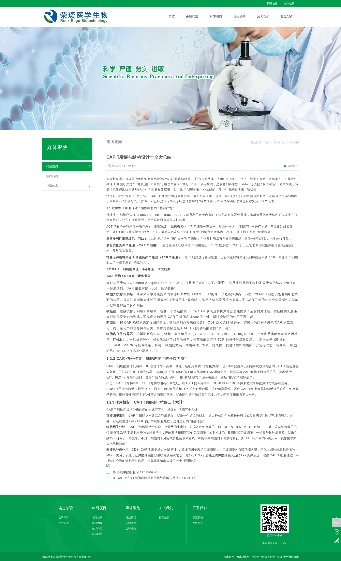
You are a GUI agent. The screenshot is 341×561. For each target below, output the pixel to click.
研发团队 (97, 534)
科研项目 (216, 16)
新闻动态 (279, 142)
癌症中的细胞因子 (137, 472)
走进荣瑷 (192, 16)
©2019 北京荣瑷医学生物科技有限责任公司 (67, 556)
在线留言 (198, 523)
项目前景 (97, 517)
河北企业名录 (283, 556)
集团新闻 (68, 176)
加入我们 (263, 16)
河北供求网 (242, 556)
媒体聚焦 (239, 16)
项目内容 (97, 523)
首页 (172, 16)
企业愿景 (64, 523)
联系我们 (287, 16)
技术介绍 (97, 528)
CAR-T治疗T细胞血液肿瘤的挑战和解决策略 (156, 477)
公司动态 (68, 185)
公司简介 (64, 517)
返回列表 (291, 166)
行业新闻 (68, 166)
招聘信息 (164, 517)
